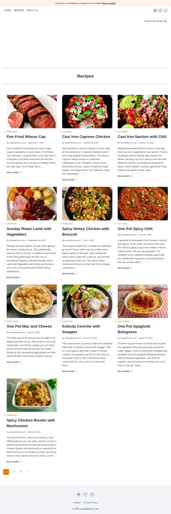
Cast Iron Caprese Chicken (86, 137)
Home (8, 10)
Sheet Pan (11, 224)
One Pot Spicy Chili (135, 229)
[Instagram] (160, 10)
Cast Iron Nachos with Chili (142, 137)
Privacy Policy (90, 502)
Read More (14, 173)
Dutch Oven (12, 321)
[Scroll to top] (164, 510)
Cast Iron (67, 132)
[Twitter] (165, 10)
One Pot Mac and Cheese (29, 326)
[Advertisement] (85, 48)
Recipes (19, 10)
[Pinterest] (155, 10)
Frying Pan (12, 132)
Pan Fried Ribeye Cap (26, 137)
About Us (32, 10)
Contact (77, 502)
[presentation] (32, 111)
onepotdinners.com (17, 143)
